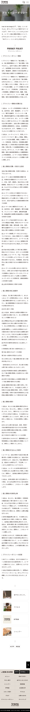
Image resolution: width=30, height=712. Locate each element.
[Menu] (27, 2)
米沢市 (12, 646)
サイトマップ (22, 699)
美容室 (18, 646)
